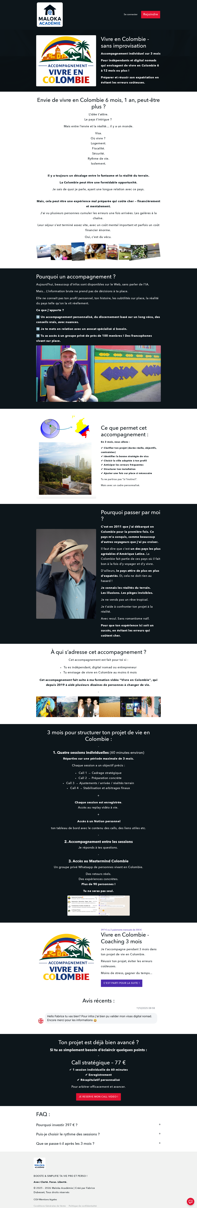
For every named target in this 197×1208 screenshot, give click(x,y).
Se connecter (130, 14)
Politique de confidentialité (83, 1206)
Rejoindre (150, 14)
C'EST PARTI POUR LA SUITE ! (122, 983)
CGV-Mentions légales (45, 1199)
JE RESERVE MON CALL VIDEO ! (98, 1097)
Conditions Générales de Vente (50, 1206)
